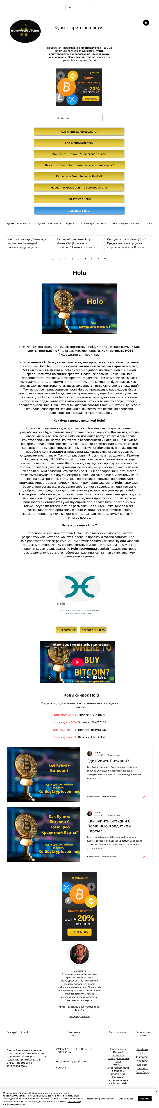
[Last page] (105, 258)
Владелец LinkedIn (80, 1016)
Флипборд (142, 1072)
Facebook (142, 1049)
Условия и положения (118, 1072)
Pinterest (142, 1068)
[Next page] (98, 258)
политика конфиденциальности (118, 1058)
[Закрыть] (156, 1092)
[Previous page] (59, 258)
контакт (61, 1067)
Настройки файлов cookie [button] (100, 1098)
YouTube (142, 1060)
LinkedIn (142, 1064)
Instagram (142, 1056)
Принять (144, 1098)
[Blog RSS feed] (146, 23)
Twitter (142, 1053)
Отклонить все (126, 1098)
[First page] (52, 258)
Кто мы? (118, 1052)
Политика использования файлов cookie (118, 1080)
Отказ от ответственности (118, 1066)
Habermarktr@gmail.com (71, 1061)
